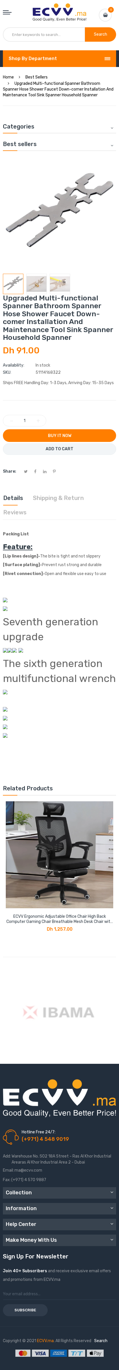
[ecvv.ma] (59, 8)
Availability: (13, 365)
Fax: (7, 1179)
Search (100, 1340)
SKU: (7, 372)
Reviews (15, 512)
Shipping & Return (58, 498)
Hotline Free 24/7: (38, 1132)
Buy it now (59, 435)
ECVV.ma (45, 1340)
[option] (13, 284)
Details (13, 498)
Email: (8, 1170)
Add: (7, 1156)
